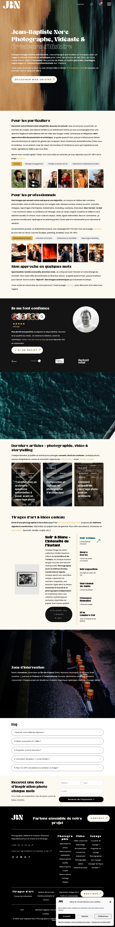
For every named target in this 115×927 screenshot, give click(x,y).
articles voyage (86, 459)
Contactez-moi (76, 68)
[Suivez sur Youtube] (21, 857)
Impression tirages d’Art (69, 892)
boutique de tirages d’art (69, 522)
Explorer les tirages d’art (58, 614)
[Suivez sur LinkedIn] (25, 857)
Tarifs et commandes (69, 896)
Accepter (67, 916)
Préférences (103, 916)
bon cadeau (17, 530)
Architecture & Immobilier (66, 238)
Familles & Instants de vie (57, 164)
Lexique (65, 882)
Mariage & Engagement (34, 164)
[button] (110, 902)
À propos (70, 285)
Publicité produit (80, 868)
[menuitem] (80, 4)
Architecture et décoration (20, 475)
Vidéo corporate (80, 841)
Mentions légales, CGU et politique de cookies (74, 922)
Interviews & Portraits (44, 238)
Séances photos (31, 475)
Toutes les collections (23, 896)
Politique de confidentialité (100, 922)
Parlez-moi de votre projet (33, 339)
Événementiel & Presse (22, 238)
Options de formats (46, 892)
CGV (22, 910)
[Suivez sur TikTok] (17, 857)
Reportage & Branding (90, 238)
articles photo (66, 459)
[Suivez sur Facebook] (29, 857)
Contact (20, 158)
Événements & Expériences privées (86, 164)
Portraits (16, 164)
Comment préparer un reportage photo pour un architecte (88, 489)
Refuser (85, 916)
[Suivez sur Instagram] (13, 857)
